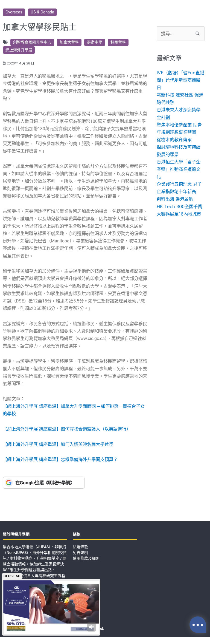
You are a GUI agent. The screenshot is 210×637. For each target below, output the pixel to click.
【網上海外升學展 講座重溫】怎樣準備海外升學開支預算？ (60, 459)
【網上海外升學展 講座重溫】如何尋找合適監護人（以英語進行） (67, 429)
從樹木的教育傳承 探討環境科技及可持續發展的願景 (178, 147)
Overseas (13, 12)
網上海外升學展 (18, 50)
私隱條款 (80, 547)
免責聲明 (80, 552)
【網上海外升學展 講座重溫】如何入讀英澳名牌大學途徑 (58, 444)
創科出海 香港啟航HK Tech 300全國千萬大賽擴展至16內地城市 (179, 206)
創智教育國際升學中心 (32, 42)
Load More (105, 506)
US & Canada (42, 12)
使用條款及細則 (86, 558)
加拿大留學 (69, 42)
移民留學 (118, 42)
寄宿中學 (94, 42)
